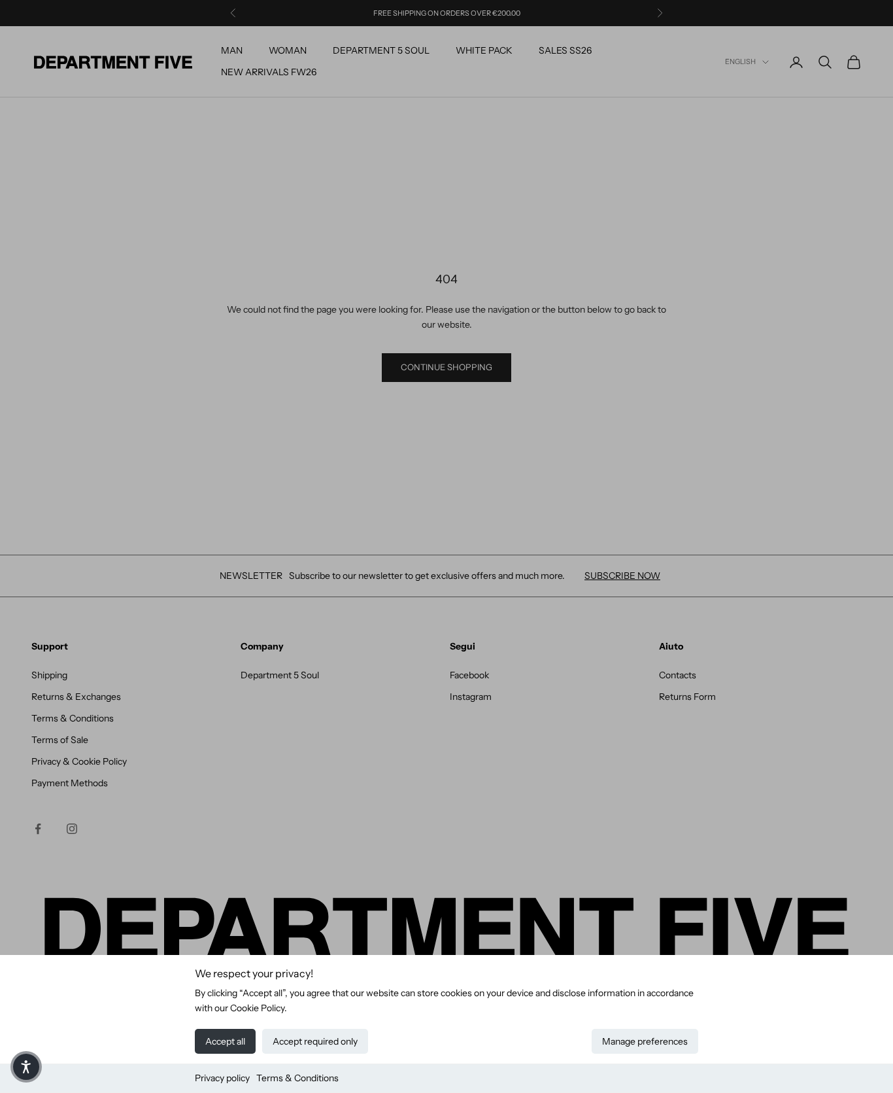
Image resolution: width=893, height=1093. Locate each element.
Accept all (225, 1041)
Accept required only (315, 1041)
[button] (26, 1067)
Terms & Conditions (297, 1078)
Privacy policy (222, 1078)
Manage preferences (645, 1041)
